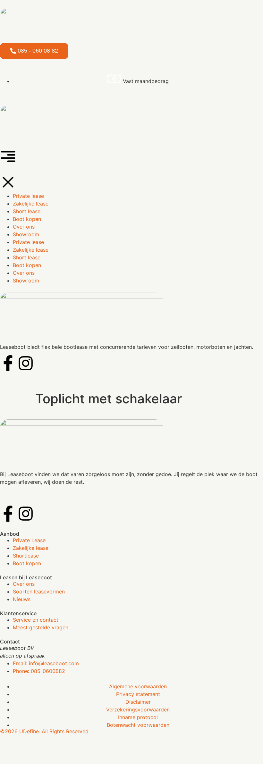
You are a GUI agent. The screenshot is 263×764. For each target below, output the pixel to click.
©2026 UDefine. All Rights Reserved (44, 731)
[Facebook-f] (8, 514)
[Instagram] (26, 514)
